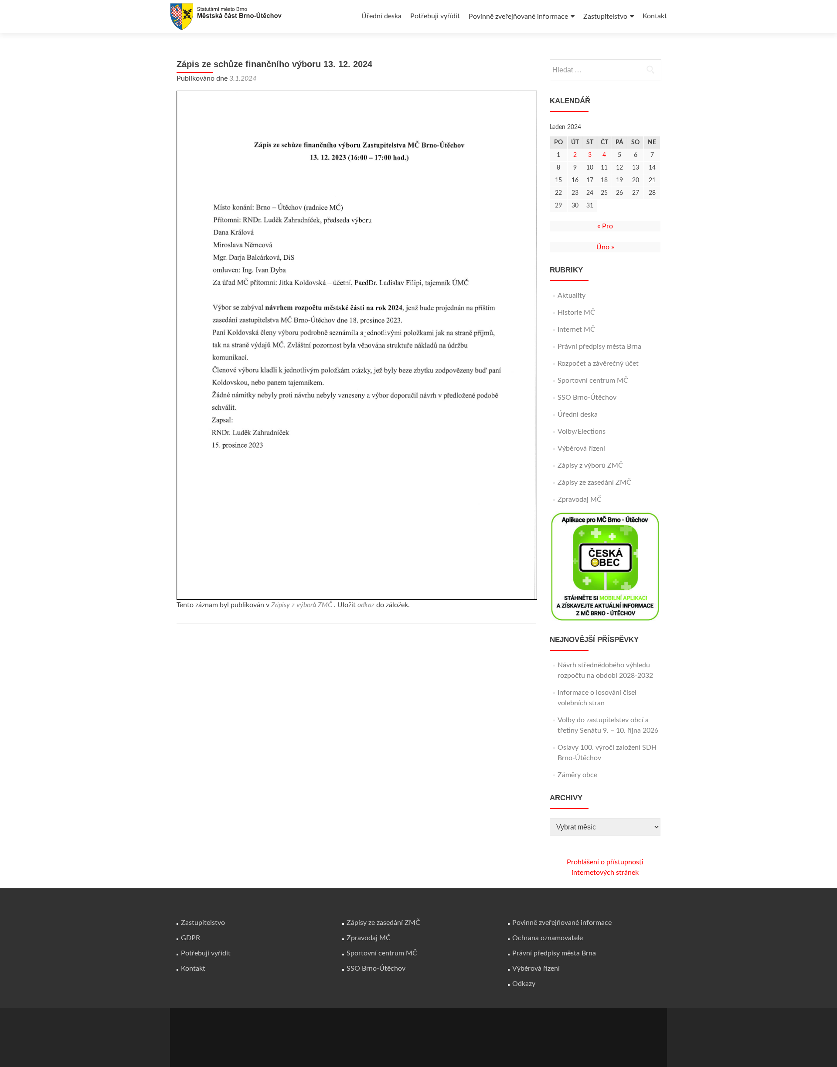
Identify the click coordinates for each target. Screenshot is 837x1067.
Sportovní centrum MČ (593, 380)
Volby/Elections (582, 431)
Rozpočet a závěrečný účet (598, 363)
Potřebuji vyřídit (435, 16)
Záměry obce (577, 774)
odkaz (365, 604)
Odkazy (523, 983)
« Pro (605, 226)
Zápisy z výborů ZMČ (301, 604)
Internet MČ (576, 329)
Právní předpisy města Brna (599, 346)
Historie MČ (576, 312)
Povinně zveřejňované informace (518, 16)
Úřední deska (381, 16)
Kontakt (655, 16)
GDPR (190, 937)
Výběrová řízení (581, 448)
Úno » (605, 247)
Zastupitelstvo (605, 16)
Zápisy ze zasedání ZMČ (594, 482)
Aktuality (571, 295)
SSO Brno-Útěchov (587, 397)
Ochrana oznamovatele (547, 937)
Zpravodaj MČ (580, 499)
